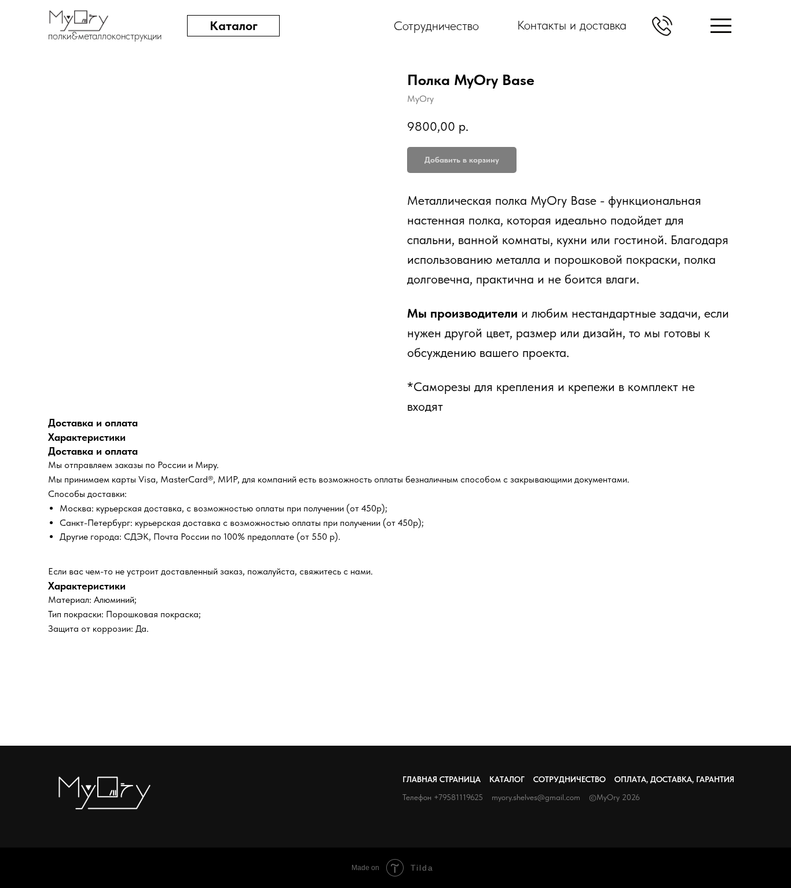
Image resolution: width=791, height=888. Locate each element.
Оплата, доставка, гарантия (674, 779)
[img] (721, 26)
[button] (662, 26)
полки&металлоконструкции (105, 36)
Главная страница (441, 779)
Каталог (507, 779)
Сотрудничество (569, 779)
